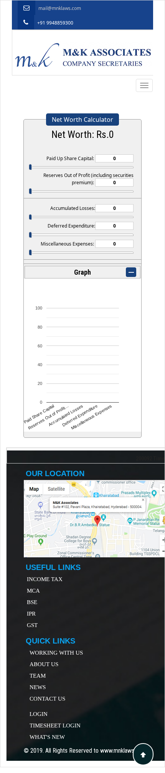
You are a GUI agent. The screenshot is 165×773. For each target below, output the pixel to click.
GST (32, 625)
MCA (33, 591)
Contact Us (47, 699)
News (38, 687)
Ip (29, 614)
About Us (44, 664)
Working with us (56, 653)
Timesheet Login (55, 725)
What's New (47, 737)
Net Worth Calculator (82, 119)
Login (39, 714)
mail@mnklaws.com (59, 8)
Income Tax (45, 579)
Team (38, 676)
